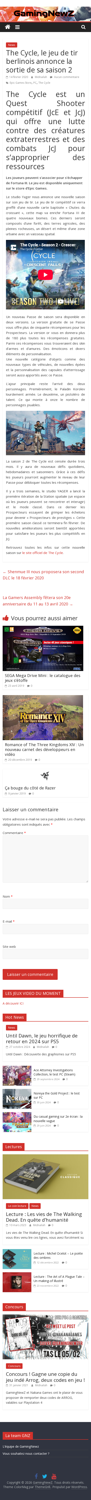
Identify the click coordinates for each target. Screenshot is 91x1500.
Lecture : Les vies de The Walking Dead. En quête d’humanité (44, 1217)
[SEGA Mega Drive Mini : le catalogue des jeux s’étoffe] (43, 628)
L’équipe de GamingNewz (21, 1446)
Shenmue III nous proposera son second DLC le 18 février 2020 (43, 575)
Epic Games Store (21, 83)
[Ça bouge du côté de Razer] (45, 771)
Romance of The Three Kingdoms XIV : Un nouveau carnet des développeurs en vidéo (44, 749)
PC (35, 83)
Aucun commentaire (66, 77)
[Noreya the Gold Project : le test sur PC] (17, 1091)
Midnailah (41, 77)
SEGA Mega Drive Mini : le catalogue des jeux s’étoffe (42, 678)
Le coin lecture (17, 1206)
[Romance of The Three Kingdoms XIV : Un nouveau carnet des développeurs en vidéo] (43, 697)
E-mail (9, 921)
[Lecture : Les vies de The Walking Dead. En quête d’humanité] (45, 1157)
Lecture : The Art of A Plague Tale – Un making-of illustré (59, 1278)
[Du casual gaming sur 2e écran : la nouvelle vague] (17, 1114)
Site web (9, 946)
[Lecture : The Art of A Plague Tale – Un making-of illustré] (17, 1274)
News (11, 45)
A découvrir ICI (13, 1003)
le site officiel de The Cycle (42, 552)
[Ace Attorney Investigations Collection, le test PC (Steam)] (17, 1068)
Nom (8, 896)
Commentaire (14, 833)
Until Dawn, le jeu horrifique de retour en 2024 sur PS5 (42, 1038)
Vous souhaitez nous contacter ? (26, 1453)
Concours (14, 1366)
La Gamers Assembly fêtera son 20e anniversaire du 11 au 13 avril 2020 (38, 601)
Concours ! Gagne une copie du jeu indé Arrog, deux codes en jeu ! (45, 1377)
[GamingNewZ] (45, 9)
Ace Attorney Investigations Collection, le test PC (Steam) (54, 1072)
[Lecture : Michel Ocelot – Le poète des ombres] (17, 1251)
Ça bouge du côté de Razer (30, 788)
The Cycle (44, 83)
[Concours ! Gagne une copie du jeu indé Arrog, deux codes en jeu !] (45, 1317)
